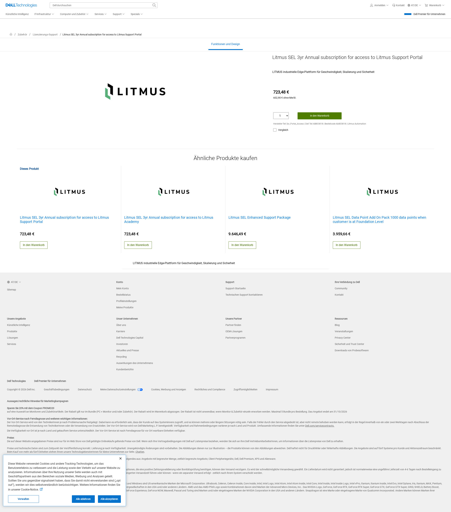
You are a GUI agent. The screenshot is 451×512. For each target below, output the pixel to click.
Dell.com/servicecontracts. (319, 425)
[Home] (11, 34)
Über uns (121, 325)
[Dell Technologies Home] (21, 5)
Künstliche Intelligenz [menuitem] (17, 14)
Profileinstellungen (126, 301)
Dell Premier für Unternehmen (429, 14)
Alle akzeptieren (109, 499)
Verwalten (23, 499)
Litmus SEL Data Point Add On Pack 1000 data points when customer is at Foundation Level (379, 219)
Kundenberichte (125, 369)
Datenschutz (85, 389)
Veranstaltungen (344, 331)
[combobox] (103, 5)
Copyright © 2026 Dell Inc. (21, 389)
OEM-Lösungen (234, 331)
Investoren (122, 344)
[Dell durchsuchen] (154, 5)
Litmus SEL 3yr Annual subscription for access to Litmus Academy (168, 219)
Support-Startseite (236, 288)
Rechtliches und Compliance (209, 389)
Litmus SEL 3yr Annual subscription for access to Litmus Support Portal (64, 219)
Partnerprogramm (235, 337)
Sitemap (11, 289)
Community (341, 288)
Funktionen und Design (225, 44)
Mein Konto (122, 288)
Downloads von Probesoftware (352, 350)
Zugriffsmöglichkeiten (245, 389)
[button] (380, 5)
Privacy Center (343, 337)
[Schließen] (120, 458)
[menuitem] (44, 14)
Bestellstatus (123, 294)
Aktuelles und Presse (127, 350)
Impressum (272, 389)
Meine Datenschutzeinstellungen (118, 389)
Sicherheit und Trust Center (349, 344)
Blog (337, 325)
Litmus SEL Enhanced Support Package (259, 217)
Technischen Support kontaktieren (244, 294)
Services (11, 344)
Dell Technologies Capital (129, 337)
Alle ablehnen (83, 499)
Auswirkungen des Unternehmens (134, 363)
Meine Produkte (124, 307)
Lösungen (12, 337)
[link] (398, 5)
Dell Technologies (16, 381)
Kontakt (339, 294)
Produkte (12, 331)
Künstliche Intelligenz (18, 325)
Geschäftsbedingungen (56, 389)
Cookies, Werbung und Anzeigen (168, 389)
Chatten (139, 451)
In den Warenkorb (319, 115)
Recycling (121, 356)
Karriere (120, 331)
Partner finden (233, 325)
